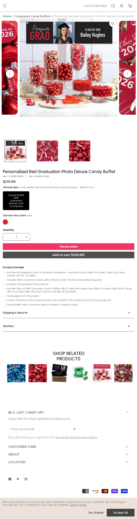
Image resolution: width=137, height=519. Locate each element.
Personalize (69, 246)
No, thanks (96, 513)
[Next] (127, 74)
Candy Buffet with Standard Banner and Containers (16, 200)
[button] (130, 5)
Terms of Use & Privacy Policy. (76, 437)
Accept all (120, 513)
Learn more (77, 504)
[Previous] (10, 74)
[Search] (113, 5)
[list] (69, 73)
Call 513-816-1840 (95, 6)
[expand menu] (4, 5)
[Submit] (74, 429)
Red (5, 221)
